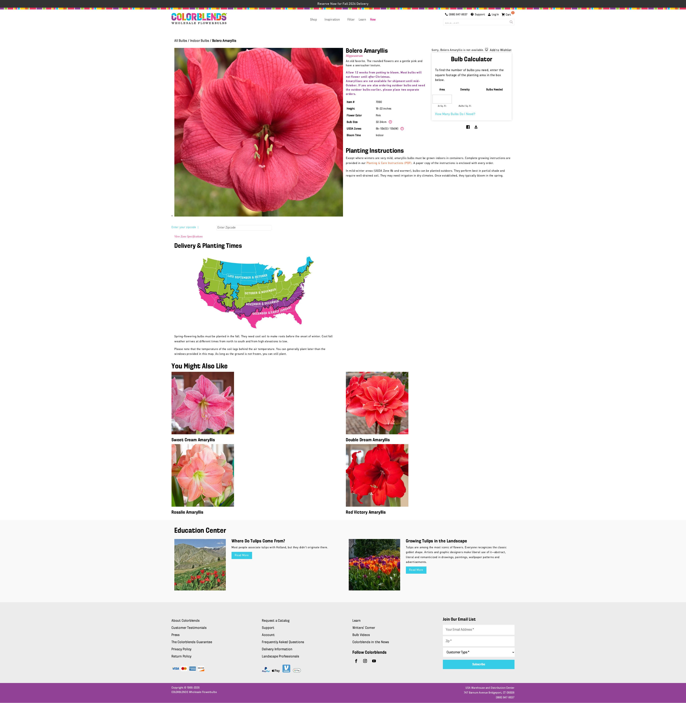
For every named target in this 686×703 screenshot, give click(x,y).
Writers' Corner (363, 628)
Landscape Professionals (280, 656)
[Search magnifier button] (511, 22)
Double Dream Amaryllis (368, 440)
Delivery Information (277, 649)
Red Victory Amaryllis (366, 512)
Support (268, 628)
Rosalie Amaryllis (187, 512)
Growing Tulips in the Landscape (436, 541)
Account (268, 635)
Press (176, 635)
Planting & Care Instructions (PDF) (389, 163)
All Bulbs (180, 41)
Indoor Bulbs (199, 41)
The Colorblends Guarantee (192, 642)
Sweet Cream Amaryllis (193, 440)
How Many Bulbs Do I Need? (455, 114)
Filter (351, 19)
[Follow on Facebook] (356, 661)
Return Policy (181, 656)
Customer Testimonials (189, 628)
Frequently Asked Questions (283, 642)
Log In (495, 14)
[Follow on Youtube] (374, 661)
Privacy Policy (182, 649)
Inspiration (332, 19)
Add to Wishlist (501, 50)
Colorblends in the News (370, 642)
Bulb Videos (361, 635)
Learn (362, 19)
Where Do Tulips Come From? (258, 541)
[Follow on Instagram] (365, 661)
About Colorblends (186, 621)
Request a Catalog (276, 621)
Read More (242, 555)
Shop (313, 19)
